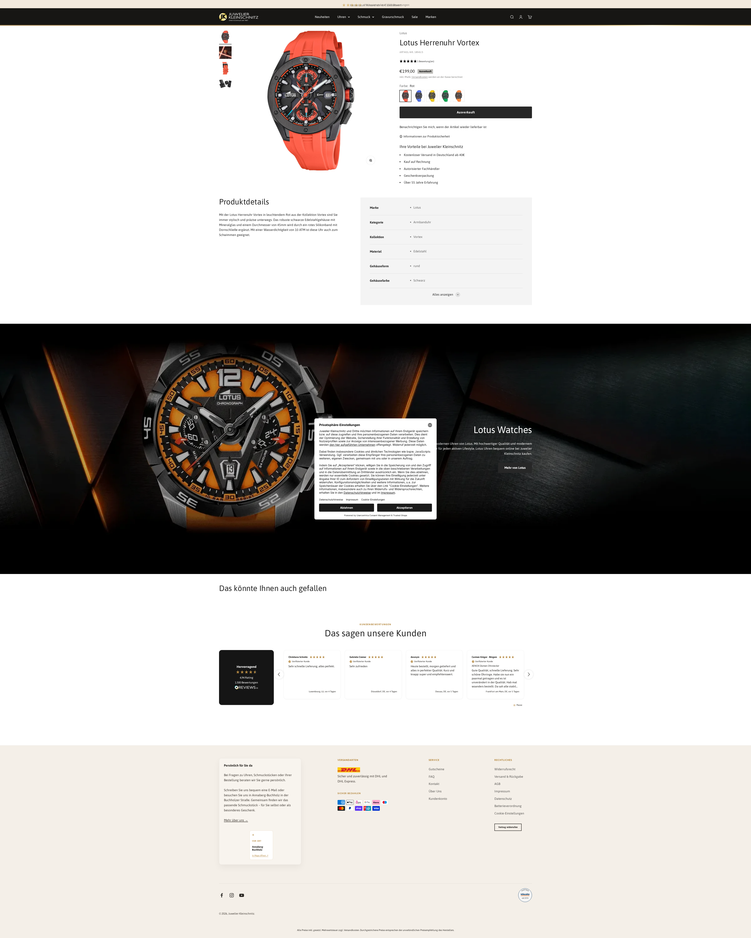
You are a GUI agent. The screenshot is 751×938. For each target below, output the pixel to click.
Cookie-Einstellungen (509, 813)
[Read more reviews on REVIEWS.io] (246, 688)
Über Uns (435, 791)
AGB (497, 784)
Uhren (341, 17)
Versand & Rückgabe (508, 776)
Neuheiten (322, 17)
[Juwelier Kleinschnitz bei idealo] (525, 895)
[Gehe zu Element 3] (225, 69)
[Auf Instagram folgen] (231, 895)
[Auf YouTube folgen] (241, 895)
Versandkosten (419, 76)
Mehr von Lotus (515, 467)
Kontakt (434, 784)
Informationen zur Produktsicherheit (426, 136)
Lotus (403, 33)
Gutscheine (436, 769)
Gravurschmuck (393, 17)
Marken (431, 17)
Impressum (502, 791)
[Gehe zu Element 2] (225, 53)
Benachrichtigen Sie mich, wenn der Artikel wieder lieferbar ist (443, 127)
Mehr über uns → (236, 820)
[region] (404, 674)
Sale (415, 17)
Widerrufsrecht (504, 769)
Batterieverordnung (508, 806)
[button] (466, 61)
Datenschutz (503, 798)
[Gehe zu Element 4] (225, 84)
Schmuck (364, 17)
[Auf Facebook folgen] (221, 895)
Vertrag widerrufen (508, 827)
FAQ (432, 776)
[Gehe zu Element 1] (225, 37)
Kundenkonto (438, 798)
